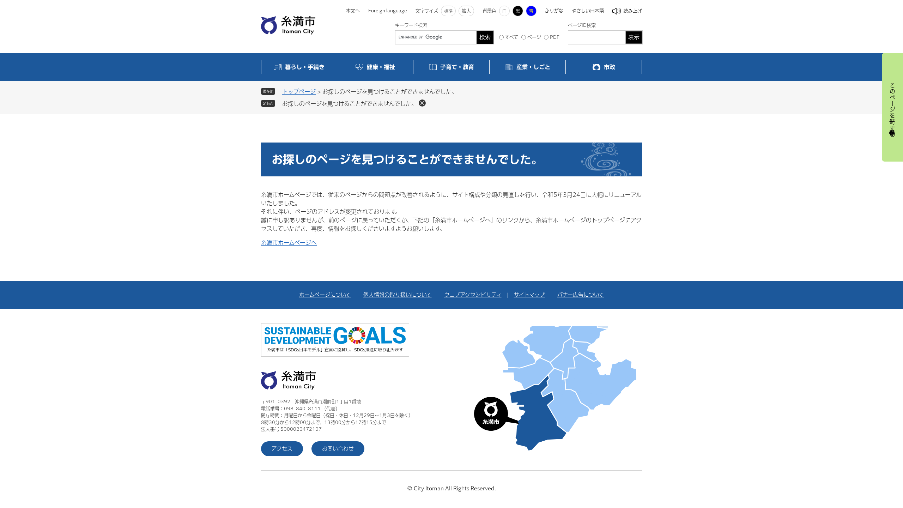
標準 (448, 11)
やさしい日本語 (588, 10)
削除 (422, 103)
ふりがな (554, 10)
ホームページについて (325, 294)
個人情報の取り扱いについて (397, 294)
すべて (512, 37)
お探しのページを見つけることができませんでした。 (349, 104)
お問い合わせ (338, 448)
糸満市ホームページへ (289, 243)
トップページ (299, 92)
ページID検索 (582, 25)
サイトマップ (529, 294)
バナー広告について (580, 294)
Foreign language (387, 10)
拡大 (466, 10)
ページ (534, 37)
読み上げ (633, 10)
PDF (554, 37)
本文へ (353, 10)
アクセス (282, 448)
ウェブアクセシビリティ (473, 294)
